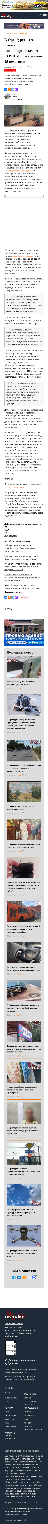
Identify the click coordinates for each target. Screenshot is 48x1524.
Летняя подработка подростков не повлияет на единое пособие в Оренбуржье (22, 1089)
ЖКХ (6, 1423)
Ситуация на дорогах (30, 1402)
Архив (7, 1393)
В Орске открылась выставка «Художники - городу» (20, 808)
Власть (8, 1411)
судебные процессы (14, 487)
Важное (27, 1398)
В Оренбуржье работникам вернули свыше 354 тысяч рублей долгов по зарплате (23, 1008)
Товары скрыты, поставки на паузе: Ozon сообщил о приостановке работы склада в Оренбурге (24, 1048)
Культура (9, 1419)
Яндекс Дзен (10, 535)
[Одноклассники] (9, 89)
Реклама (9, 1408)
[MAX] (16, 89)
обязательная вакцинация (17, 170)
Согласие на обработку (16, 1369)
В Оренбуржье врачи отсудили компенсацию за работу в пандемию (22, 586)
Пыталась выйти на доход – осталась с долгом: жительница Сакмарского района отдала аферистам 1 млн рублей (23, 886)
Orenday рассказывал (23, 256)
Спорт (27, 1419)
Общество (29, 1415)
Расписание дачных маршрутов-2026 (12, 1435)
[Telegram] (12, 89)
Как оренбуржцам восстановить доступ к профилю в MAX (21, 683)
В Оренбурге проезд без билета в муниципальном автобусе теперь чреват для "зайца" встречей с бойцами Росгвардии (21, 724)
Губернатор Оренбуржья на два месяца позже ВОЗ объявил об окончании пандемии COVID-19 (23, 566)
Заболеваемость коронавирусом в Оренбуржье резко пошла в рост (21, 557)
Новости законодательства (32, 1428)
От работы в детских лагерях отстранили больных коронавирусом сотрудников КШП (22, 577)
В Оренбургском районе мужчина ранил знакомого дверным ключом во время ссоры (24, 1130)
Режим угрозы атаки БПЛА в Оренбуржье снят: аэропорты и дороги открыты (21, 1212)
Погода (27, 1423)
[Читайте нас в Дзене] (30, 1277)
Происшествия (31, 1408)
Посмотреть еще (13, 592)
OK (5, 532)
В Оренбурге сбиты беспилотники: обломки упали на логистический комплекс (22, 1253)
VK (5, 527)
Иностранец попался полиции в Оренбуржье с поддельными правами (23, 968)
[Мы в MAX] (34, 1277)
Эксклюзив (10, 70)
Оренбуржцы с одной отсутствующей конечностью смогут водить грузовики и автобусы (23, 929)
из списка (22, 1514)
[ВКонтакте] (5, 89)
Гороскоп (9, 1401)
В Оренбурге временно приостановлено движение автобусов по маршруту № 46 (23, 1171)
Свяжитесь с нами (14, 1323)
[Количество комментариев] (25, 688)
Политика (29, 1411)
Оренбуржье (10, 1427)
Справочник (30, 1394)
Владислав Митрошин (17, 97)
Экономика (10, 1415)
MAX (6, 529)
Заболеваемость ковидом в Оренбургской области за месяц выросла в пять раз (20, 548)
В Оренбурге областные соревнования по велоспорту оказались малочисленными (24, 768)
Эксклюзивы (11, 1398)
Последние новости (22, 652)
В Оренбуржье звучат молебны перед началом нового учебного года (23, 846)
